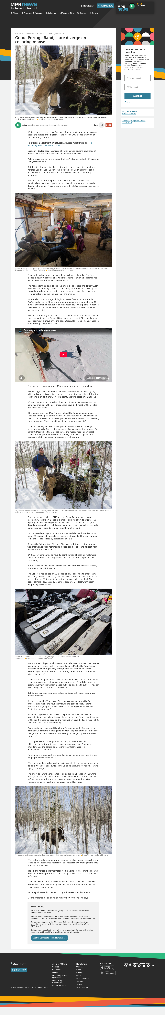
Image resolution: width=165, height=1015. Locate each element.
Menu (15, 13)
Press (78, 969)
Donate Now (105, 5)
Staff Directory (82, 978)
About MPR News (59, 964)
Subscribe (137, 96)
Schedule (52, 13)
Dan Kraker (19, 34)
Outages (79, 967)
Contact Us (56, 969)
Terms (127, 102)
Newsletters (81, 964)
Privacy (79, 972)
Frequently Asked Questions (59, 976)
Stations (79, 981)
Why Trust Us (82, 987)
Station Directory (129, 114)
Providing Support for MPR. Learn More (133, 121)
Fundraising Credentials (57, 981)
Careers (55, 967)
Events (55, 972)
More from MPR (59, 985)
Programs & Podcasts (33, 13)
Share (108, 125)
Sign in (95, 13)
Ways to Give (68, 13)
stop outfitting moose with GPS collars (60, 144)
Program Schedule (129, 111)
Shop (78, 975)
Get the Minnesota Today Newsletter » (49, 938)
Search (83, 13)
